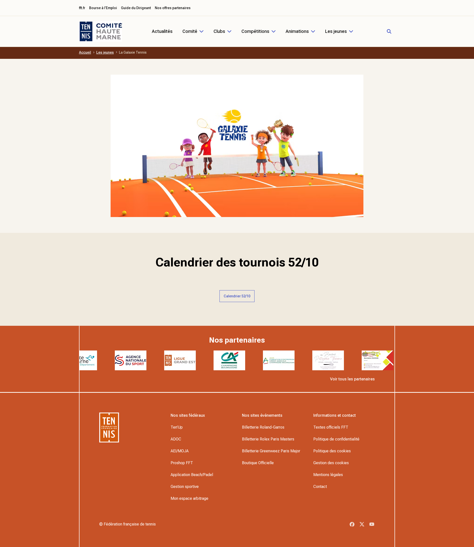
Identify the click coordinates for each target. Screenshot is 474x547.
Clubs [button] (219, 31)
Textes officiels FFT (330, 427)
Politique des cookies (332, 451)
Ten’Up (177, 427)
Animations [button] (297, 31)
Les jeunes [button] (336, 31)
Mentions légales (328, 474)
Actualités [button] (162, 31)
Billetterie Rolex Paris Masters (268, 439)
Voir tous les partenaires (352, 379)
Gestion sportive (185, 486)
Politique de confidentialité (336, 439)
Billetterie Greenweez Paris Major (271, 451)
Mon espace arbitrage (189, 498)
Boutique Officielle (258, 462)
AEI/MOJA (180, 451)
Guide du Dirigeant (136, 8)
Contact (320, 486)
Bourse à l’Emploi (103, 8)
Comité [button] (189, 31)
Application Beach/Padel (192, 474)
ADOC (176, 439)
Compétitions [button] (255, 31)
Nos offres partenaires (173, 8)
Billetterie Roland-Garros (263, 427)
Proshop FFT (182, 462)
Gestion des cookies (331, 462)
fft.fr (82, 8)
